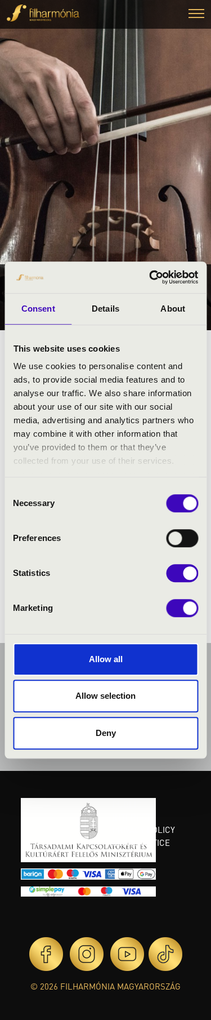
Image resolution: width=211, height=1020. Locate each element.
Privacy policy (144, 829)
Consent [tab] (38, 308)
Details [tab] (105, 308)
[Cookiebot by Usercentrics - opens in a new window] (150, 277)
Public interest (132, 811)
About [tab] (172, 308)
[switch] (182, 538)
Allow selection (105, 695)
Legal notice (141, 842)
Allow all (106, 659)
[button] (196, 15)
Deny (106, 733)
